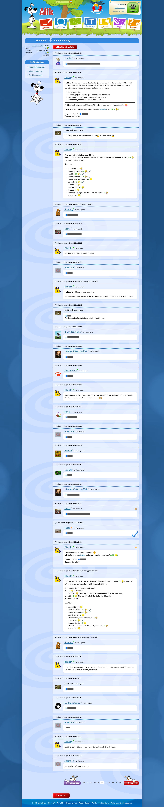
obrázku (103, 109)
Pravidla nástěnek (35, 75)
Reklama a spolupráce (121, 803)
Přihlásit (133, 11)
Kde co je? (51, 803)
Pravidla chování (84, 803)
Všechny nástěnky (36, 71)
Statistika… (61, 795)
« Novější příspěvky (65, 47)
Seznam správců (71, 803)
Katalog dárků (104, 803)
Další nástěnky (37, 62)
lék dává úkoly (62, 40)
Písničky (94, 803)
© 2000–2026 (39, 803)
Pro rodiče (60, 803)
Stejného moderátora (37, 67)
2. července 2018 (37, 46)
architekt (46, 55)
